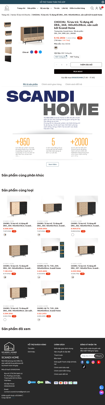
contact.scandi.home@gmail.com (17, 392)
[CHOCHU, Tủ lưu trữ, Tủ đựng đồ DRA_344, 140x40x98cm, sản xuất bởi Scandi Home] (32, 35)
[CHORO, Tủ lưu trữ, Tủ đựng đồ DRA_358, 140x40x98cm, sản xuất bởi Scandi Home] (18, 292)
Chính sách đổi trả (61, 374)
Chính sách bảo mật (61, 367)
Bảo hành (57, 358)
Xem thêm (53, 164)
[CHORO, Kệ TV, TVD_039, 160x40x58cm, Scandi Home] (52, 249)
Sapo (13, 398)
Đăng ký (98, 356)
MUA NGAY (78, 71)
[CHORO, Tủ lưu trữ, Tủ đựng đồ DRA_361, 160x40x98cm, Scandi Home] (18, 249)
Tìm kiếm (31, 348)
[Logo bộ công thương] (39, 382)
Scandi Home (68, 31)
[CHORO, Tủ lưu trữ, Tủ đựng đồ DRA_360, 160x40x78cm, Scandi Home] (52, 207)
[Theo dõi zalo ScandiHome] (88, 362)
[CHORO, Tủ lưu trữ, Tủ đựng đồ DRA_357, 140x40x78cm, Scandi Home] (86, 249)
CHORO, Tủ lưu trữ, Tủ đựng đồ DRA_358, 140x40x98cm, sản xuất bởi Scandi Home (17, 310)
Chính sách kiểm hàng (62, 371)
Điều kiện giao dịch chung (63, 348)
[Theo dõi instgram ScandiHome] (93, 362)
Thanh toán (58, 355)
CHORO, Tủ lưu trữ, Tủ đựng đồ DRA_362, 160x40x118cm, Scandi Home (85, 225)
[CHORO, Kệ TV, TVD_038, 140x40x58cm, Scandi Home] (52, 292)
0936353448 (77, 78)
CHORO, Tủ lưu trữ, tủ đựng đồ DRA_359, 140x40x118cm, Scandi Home (17, 225)
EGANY (19, 395)
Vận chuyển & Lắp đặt (62, 352)
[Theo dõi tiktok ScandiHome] (84, 367)
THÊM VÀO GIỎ (86, 65)
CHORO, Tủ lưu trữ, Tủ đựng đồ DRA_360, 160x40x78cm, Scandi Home (51, 225)
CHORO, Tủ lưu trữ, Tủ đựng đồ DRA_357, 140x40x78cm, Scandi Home (84, 268)
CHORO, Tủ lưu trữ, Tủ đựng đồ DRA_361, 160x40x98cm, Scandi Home (16, 268)
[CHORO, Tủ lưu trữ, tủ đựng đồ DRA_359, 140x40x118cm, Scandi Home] (18, 207)
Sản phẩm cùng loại (17, 190)
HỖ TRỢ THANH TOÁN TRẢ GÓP (52, 2)
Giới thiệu (31, 352)
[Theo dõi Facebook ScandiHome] (82, 362)
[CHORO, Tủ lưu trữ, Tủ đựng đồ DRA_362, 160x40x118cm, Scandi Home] (86, 207)
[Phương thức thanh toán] (65, 382)
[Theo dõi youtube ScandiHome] (99, 362)
